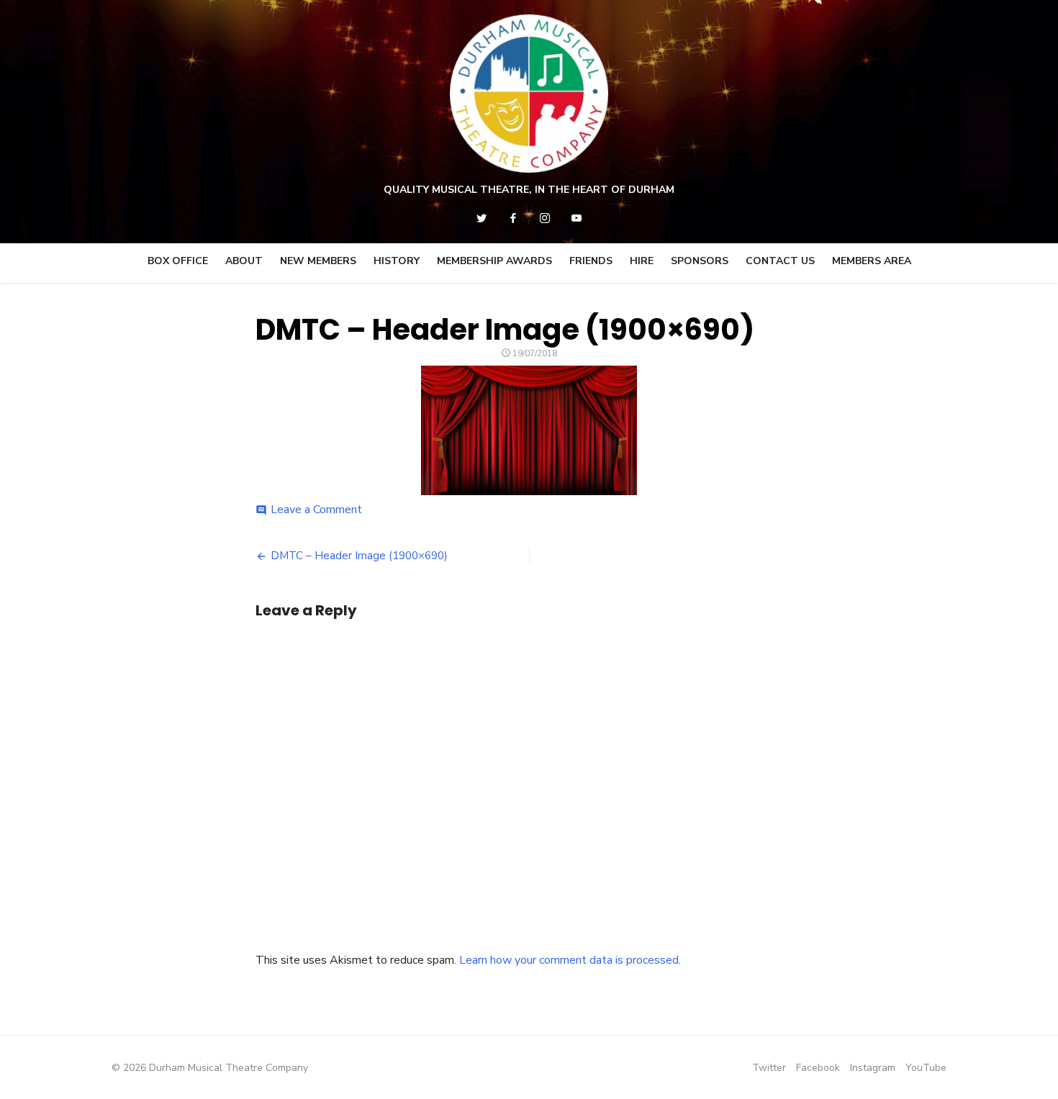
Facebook (818, 1068)
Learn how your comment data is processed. (570, 960)
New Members (318, 261)
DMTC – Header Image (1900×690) (359, 555)
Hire (642, 261)
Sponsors (699, 261)
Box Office (178, 261)
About (244, 261)
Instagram (872, 1068)
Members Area (871, 261)
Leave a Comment (316, 509)
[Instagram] (545, 218)
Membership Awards (494, 261)
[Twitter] (481, 218)
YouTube (925, 1068)
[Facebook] (513, 218)
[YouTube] (576, 218)
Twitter (769, 1068)
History (397, 261)
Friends (590, 261)
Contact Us (780, 261)
